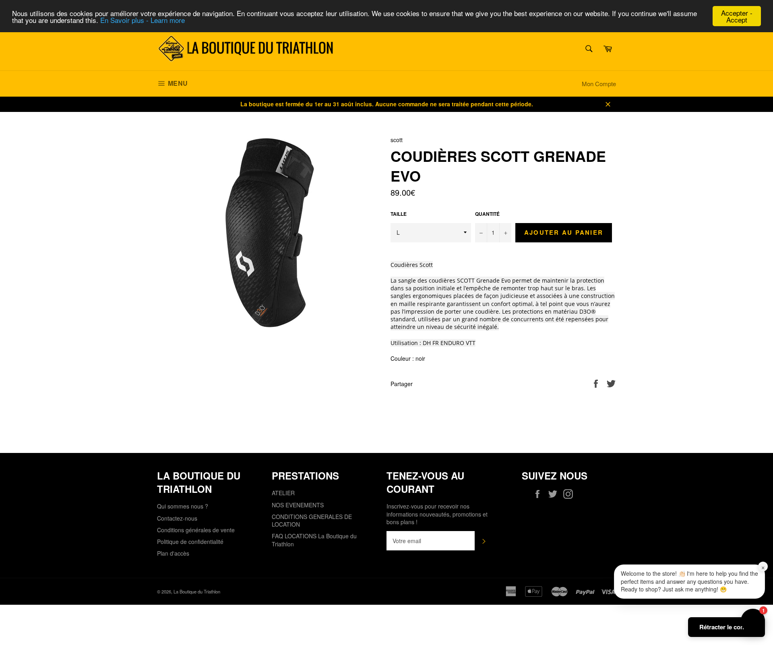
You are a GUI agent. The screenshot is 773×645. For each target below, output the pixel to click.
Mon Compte (599, 83)
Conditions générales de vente (196, 530)
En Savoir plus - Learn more (142, 20)
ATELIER (283, 493)
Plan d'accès (173, 553)
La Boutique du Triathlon (197, 591)
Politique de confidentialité (190, 542)
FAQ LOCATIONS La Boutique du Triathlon (314, 540)
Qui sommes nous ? (182, 506)
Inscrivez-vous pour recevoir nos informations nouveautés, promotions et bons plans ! (437, 514)
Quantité (487, 214)
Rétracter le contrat (726, 626)
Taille (399, 214)
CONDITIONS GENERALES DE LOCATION (312, 520)
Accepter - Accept (736, 16)
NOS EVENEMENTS (298, 505)
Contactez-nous (177, 518)
